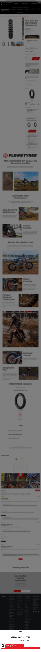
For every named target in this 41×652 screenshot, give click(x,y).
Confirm (20, 648)
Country (2, 642)
